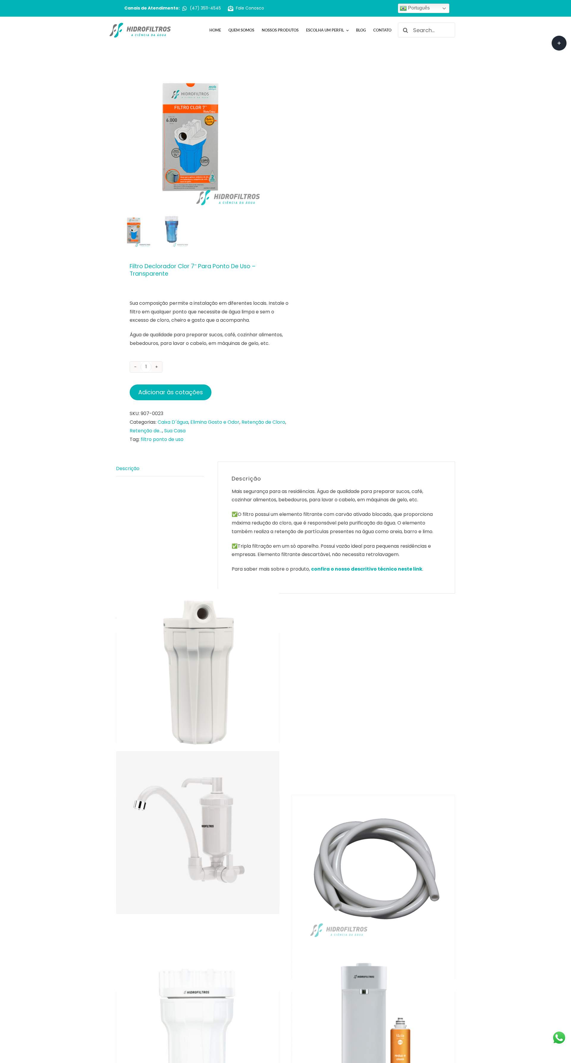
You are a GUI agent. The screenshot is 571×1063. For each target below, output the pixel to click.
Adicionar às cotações (170, 392)
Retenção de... (146, 430)
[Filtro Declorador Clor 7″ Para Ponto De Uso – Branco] (197, 670)
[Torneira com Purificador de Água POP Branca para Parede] (197, 832)
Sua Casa (175, 430)
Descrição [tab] (127, 468)
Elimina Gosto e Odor (214, 422)
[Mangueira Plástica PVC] (373, 869)
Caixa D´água (173, 422)
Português (418, 7)
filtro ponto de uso (162, 439)
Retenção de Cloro (263, 422)
